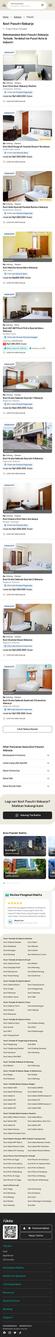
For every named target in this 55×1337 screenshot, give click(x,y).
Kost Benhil (32, 963)
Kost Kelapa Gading (36, 1023)
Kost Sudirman (34, 976)
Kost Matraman (10, 1014)
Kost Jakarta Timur (12, 1006)
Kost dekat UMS (10, 1121)
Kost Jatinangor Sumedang (39, 1201)
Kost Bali (31, 1205)
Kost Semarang (34, 1189)
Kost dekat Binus (35, 1117)
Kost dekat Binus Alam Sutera (40, 1121)
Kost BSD (32, 1044)
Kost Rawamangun (36, 1006)
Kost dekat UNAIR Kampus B (39, 1096)
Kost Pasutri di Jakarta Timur (15, 1168)
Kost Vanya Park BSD (12, 1057)
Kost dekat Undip (35, 1092)
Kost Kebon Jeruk (11, 997)
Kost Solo (32, 1197)
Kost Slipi (32, 997)
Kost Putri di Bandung (13, 1172)
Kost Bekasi (8, 1066)
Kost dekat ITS (34, 1100)
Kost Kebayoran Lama (37, 954)
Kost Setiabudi (10, 946)
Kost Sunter (8, 1027)
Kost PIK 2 (8, 1031)
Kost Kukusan (9, 1079)
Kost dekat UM (10, 1100)
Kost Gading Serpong (37, 1048)
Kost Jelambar (34, 993)
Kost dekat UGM (10, 1088)
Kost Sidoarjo (9, 1205)
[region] (27, 858)
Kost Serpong (33, 1052)
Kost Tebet (32, 942)
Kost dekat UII (9, 1125)
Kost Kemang (9, 954)
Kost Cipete (33, 950)
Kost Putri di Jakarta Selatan (40, 1164)
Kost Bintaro (33, 946)
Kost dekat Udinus (35, 1129)
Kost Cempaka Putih (12, 967)
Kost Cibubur (9, 1010)
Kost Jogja (8, 1189)
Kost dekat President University (15, 1133)
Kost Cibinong (33, 1079)
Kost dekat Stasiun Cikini (14, 1146)
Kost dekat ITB (10, 1104)
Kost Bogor (8, 1075)
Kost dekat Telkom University (15, 1117)
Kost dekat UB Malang (13, 1092)
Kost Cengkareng (35, 989)
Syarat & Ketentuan (10, 1326)
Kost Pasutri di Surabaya (38, 1160)
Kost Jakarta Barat (12, 985)
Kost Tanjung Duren (36, 985)
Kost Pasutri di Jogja (12, 1180)
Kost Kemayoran (10, 972)
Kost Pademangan (35, 1031)
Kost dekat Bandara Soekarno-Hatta (40, 1142)
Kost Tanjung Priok (11, 1035)
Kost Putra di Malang (36, 1176)
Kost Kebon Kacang (36, 972)
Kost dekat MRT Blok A (13, 1142)
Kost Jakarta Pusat (12, 963)
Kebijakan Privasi (25, 1326)
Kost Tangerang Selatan (14, 1048)
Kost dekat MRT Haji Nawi (38, 1146)
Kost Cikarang (34, 1066)
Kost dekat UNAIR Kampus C (39, 1104)
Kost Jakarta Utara (12, 1023)
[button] (4, 883)
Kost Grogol (8, 989)
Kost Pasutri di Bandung (38, 1180)
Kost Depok (32, 1075)
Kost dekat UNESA (35, 1088)
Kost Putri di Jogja (11, 1160)
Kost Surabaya (34, 1193)
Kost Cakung (33, 1010)
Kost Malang (9, 1197)
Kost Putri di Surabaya (13, 1164)
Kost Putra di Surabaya (37, 1172)
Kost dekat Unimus (11, 1129)
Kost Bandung (9, 1193)
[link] (36, 1228)
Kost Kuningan (10, 950)
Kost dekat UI (9, 1096)
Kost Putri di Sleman (36, 1168)
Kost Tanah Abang (11, 976)
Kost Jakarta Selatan (12, 942)
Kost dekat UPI (10, 1108)
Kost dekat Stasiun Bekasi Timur (40, 1150)
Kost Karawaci (10, 1052)
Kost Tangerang (10, 1044)
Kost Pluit (32, 1027)
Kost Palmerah (10, 993)
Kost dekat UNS (34, 1108)
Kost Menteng (33, 967)
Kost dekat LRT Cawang (14, 1150)
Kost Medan (8, 1201)
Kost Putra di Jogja (12, 1176)
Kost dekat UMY (34, 1125)
